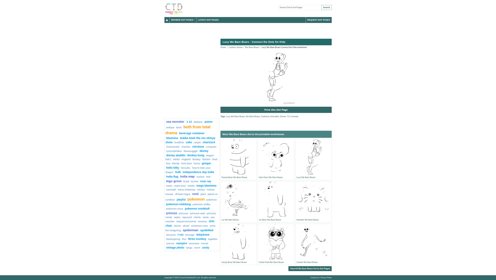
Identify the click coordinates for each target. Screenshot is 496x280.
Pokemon (196, 199)
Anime (208, 121)
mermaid (171, 189)
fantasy (196, 159)
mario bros (180, 185)
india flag (172, 176)
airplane (198, 122)
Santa (206, 217)
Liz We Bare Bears (230, 220)
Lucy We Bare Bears (235, 116)
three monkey (197, 239)
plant (203, 194)
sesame (202, 221)
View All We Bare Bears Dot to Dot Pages (310, 268)
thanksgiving (173, 239)
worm (197, 247)
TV (288, 116)
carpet (197, 142)
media (191, 185)
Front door (186, 163)
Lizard (186, 181)
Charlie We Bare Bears (307, 262)
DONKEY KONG (195, 155)
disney (204, 151)
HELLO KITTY (172, 167)
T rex (181, 234)
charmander (173, 146)
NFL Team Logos (182, 194)
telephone (202, 234)
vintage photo (175, 247)
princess (183, 213)
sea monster (175, 121)
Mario (169, 185)
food (214, 159)
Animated (274, 116)
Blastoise (172, 138)
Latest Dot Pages (208, 20)
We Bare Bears (252, 47)
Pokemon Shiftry (201, 204)
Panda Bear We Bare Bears (234, 177)
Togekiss (212, 239)
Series (283, 116)
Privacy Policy (326, 278)
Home (223, 47)
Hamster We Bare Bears (307, 220)
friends (176, 163)
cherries (185, 146)
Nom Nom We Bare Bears (271, 177)
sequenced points (186, 221)
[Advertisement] (241, 30)
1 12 (189, 121)
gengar (206, 163)
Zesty (205, 247)
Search (326, 7)
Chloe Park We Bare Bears (271, 262)
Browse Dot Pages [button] (182, 20)
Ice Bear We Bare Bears (270, 220)
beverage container (192, 133)
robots (197, 217)
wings (189, 247)
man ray (205, 181)
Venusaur (194, 243)
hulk (178, 172)
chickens (198, 146)
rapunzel (187, 217)
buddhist (179, 142)
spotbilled (206, 230)
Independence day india (198, 172)
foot (168, 163)
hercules (185, 167)
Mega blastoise (206, 185)
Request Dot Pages (318, 20)
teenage (190, 234)
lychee (194, 181)
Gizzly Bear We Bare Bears (234, 262)
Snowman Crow (199, 225)
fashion (206, 159)
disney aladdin (175, 155)
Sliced (186, 225)
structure (171, 234)
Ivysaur (200, 176)
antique (170, 127)
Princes (171, 213)
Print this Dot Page (276, 109)
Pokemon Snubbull (197, 208)
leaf (208, 176)
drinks (176, 159)
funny (197, 163)
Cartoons (265, 116)
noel (195, 194)
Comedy (294, 116)
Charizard (209, 142)
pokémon (211, 199)
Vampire (181, 243)
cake (189, 142)
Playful (181, 199)
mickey (201, 189)
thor (184, 239)
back (179, 127)
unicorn (170, 243)
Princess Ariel (197, 213)
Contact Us (315, 278)
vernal (204, 243)
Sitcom (177, 225)
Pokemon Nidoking (178, 204)
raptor (177, 217)
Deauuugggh (191, 151)
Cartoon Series (235, 47)
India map (187, 176)
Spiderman (190, 230)
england (186, 159)
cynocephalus (174, 151)
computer (211, 146)
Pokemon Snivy (174, 208)
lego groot (173, 181)
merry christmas (186, 189)
